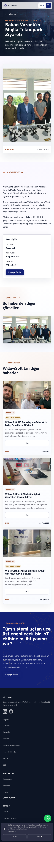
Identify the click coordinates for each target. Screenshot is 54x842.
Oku (27, 443)
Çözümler (7, 725)
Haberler (6, 786)
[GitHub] (11, 711)
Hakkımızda (7, 779)
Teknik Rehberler (10, 752)
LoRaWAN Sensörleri (11, 745)
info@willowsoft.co (10, 818)
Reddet (39, 837)
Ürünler (6, 739)
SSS (4, 765)
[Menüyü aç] (48, 5)
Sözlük (5, 758)
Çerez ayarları (9, 797)
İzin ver (14, 837)
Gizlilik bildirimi (11, 832)
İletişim (5, 812)
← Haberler (10, 14)
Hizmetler (7, 732)
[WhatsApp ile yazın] (47, 818)
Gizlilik (5, 792)
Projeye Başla (14, 272)
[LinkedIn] (5, 711)
